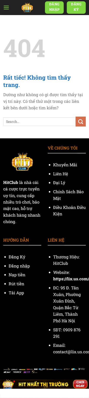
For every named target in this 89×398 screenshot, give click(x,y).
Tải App (16, 292)
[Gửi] (81, 121)
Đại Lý (59, 182)
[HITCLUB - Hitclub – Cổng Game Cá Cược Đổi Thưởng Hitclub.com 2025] (27, 7)
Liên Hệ (61, 173)
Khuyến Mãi (65, 164)
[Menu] (6, 8)
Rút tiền (16, 283)
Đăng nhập (19, 265)
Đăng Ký (17, 256)
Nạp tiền (17, 274)
